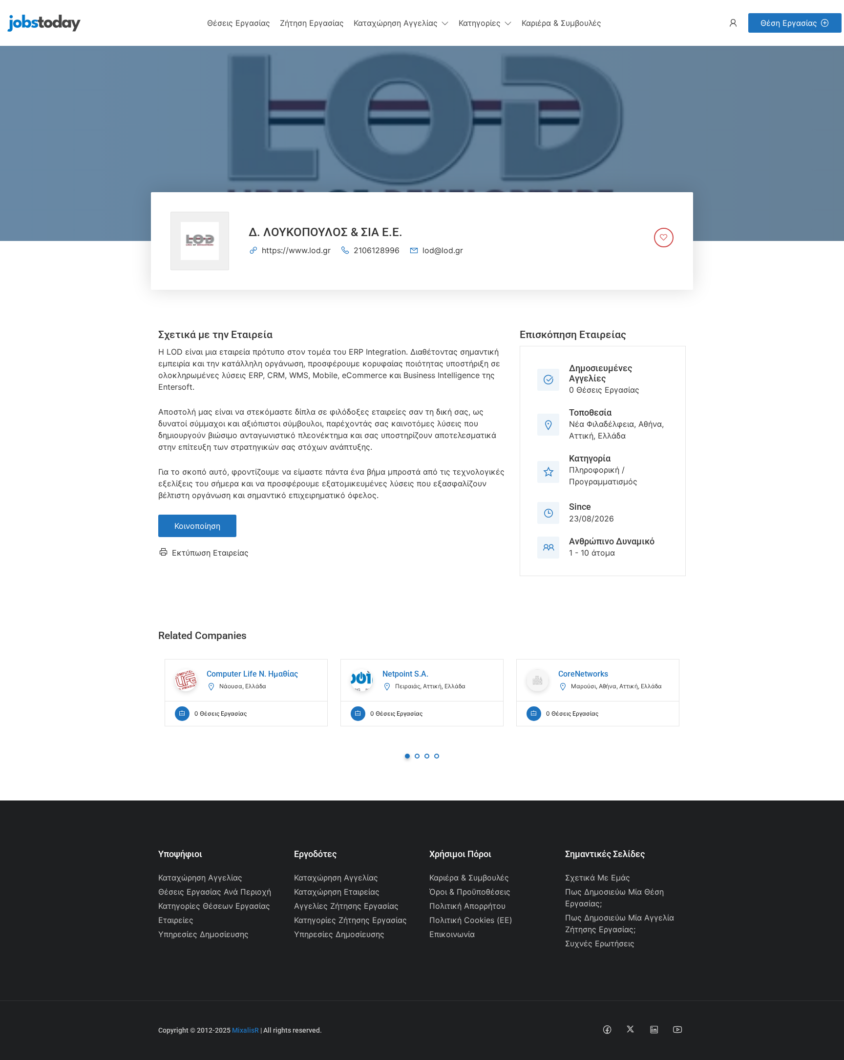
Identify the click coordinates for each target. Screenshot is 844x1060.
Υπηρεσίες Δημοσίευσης (203, 934)
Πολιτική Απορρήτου (467, 906)
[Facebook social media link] (606, 1029)
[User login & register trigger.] (733, 23)
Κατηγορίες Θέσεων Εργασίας (214, 906)
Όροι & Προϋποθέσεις (469, 892)
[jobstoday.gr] (40, 22)
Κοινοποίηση (197, 526)
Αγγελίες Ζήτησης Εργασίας (346, 906)
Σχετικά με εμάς (597, 877)
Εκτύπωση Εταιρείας (210, 553)
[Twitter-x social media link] (630, 1029)
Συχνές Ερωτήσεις (599, 943)
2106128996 (377, 250)
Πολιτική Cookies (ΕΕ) (470, 920)
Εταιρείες (175, 920)
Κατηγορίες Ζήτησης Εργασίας (350, 920)
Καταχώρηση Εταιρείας (337, 892)
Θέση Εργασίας (788, 23)
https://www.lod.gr (296, 250)
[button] (401, 23)
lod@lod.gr (442, 250)
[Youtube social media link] (677, 1029)
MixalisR (245, 1030)
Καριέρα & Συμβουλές (469, 877)
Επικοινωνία (452, 934)
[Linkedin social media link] (653, 1029)
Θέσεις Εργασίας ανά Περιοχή (214, 892)
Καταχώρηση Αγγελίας (200, 877)
